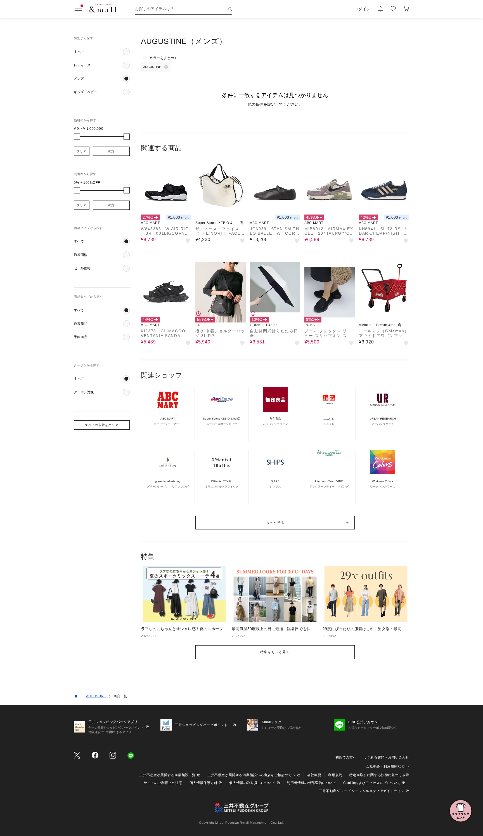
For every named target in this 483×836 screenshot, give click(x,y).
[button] (102, 51)
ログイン (362, 9)
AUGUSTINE (96, 696)
